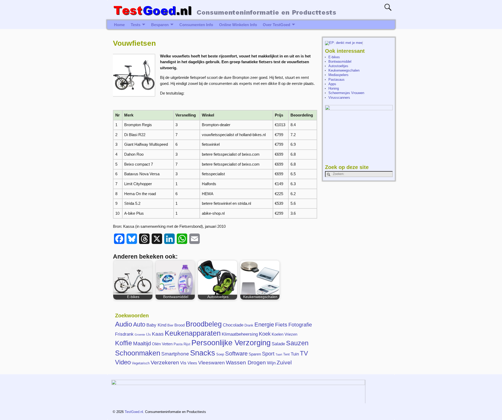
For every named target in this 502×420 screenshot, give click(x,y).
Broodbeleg (204, 324)
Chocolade (233, 325)
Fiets (281, 325)
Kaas (158, 334)
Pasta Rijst (182, 344)
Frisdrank (124, 334)
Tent (286, 354)
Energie (264, 324)
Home (119, 24)
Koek (265, 334)
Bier (170, 325)
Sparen (255, 354)
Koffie (123, 343)
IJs (148, 334)
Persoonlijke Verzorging (231, 343)
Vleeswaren (211, 362)
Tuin (295, 354)
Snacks (202, 352)
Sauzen (297, 343)
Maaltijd (142, 343)
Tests (135, 24)
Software (236, 353)
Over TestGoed (276, 24)
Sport (268, 354)
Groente (140, 334)
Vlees (192, 363)
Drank (248, 325)
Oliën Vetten (162, 344)
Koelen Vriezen (284, 334)
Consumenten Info (196, 24)
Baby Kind (156, 325)
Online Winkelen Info (238, 24)
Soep (220, 354)
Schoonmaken (137, 353)
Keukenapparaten (193, 333)
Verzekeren (165, 362)
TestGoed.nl (134, 412)
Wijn (271, 362)
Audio (123, 324)
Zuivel (284, 362)
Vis (183, 362)
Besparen (160, 24)
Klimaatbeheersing (240, 334)
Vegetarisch (141, 363)
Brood (179, 325)
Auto (139, 324)
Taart (279, 354)
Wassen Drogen (246, 362)
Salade (278, 343)
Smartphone (175, 354)
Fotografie (300, 325)
